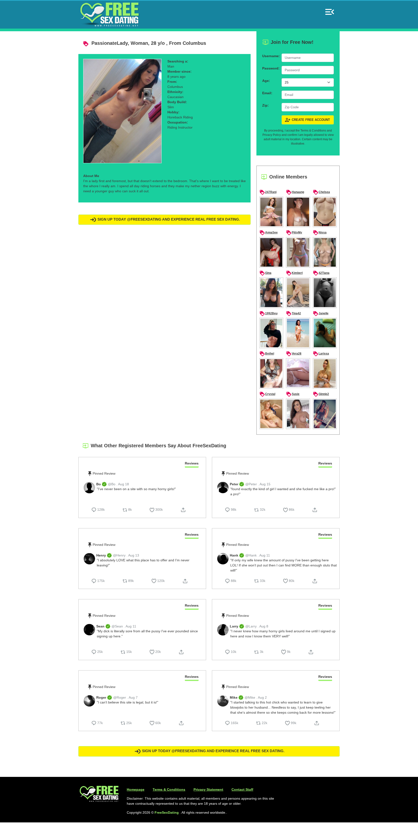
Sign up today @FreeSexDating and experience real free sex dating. (168, 219)
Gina (265, 273)
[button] (330, 10)
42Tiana (321, 273)
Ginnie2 (321, 394)
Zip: (265, 105)
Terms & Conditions (169, 789)
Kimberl (294, 273)
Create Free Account (307, 120)
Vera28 (293, 354)
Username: (270, 56)
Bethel (266, 354)
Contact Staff (242, 789)
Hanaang (295, 192)
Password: (270, 68)
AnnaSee (268, 233)
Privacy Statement (208, 789)
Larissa (321, 354)
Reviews (192, 463)
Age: (266, 81)
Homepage (135, 789)
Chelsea (321, 192)
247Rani (267, 192)
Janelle (320, 314)
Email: (267, 93)
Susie (292, 394)
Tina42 (293, 314)
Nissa (320, 233)
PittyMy (294, 233)
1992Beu (268, 314)
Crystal (267, 394)
